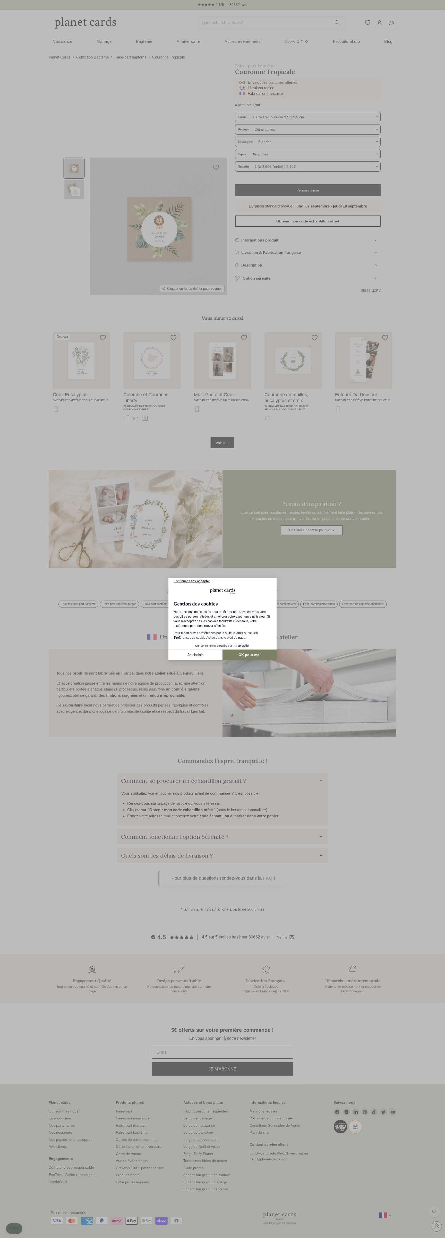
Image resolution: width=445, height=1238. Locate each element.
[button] (14, 1228)
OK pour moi (249, 655)
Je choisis (195, 655)
